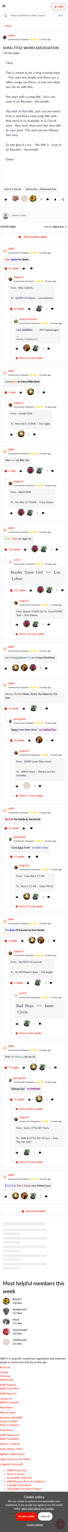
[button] (4, 7)
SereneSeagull (20, 1330)
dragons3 (19, 277)
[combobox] (34, 15)
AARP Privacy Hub (17, 1470)
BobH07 (17, 1299)
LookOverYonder (28, 319)
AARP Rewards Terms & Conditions (26, 1481)
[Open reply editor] (34, 215)
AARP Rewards (8, 1385)
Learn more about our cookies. (37, 1509)
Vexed (16, 1320)
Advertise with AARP (11, 1418)
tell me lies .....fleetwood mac (41, 189)
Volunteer (5, 1376)
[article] (34, 259)
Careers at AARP (9, 1421)
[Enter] (6, 15)
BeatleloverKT (20, 1309)
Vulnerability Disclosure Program (24, 1489)
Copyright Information (19, 1485)
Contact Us (6, 1399)
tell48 (11, 249)
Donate (4, 1372)
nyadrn (12, 35)
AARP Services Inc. (10, 1435)
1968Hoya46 (20, 1340)
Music (8, 26)
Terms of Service (16, 1474)
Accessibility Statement (19, 1478)
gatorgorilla (19, 719)
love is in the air (13, 189)
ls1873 (17, 560)
